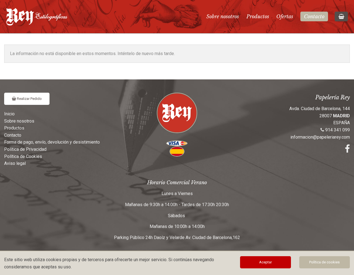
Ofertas (284, 17)
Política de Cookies (23, 156)
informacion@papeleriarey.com (320, 137)
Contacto (314, 17)
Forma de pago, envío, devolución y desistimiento (52, 142)
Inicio (9, 113)
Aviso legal (15, 163)
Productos (257, 17)
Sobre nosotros (222, 17)
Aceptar (265, 262)
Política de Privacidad (25, 149)
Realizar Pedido (29, 99)
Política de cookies (324, 262)
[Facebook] (347, 150)
